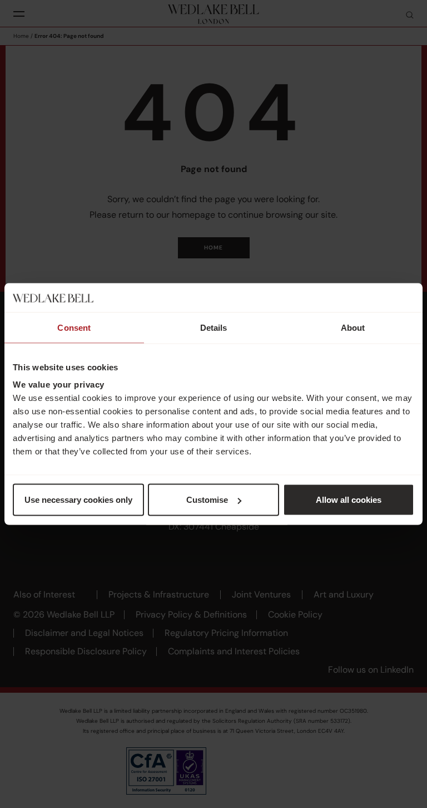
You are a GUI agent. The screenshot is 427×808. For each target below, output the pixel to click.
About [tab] (353, 327)
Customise (207, 500)
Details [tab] (213, 327)
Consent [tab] (74, 327)
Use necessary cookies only (78, 500)
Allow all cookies (348, 500)
